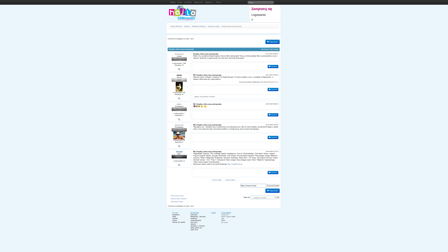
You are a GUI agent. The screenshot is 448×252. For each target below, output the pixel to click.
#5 (277, 151)
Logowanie (258, 14)
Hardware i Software (198, 226)
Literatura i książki (213, 26)
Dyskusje (187, 26)
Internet (193, 224)
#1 (277, 53)
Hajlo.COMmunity (176, 26)
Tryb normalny (274, 49)
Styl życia (194, 222)
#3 (277, 104)
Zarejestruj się (261, 9)
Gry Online (188, 2)
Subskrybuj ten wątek (177, 201)
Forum (180, 2)
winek (276, 82)
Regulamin (209, 2)
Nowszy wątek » (230, 180)
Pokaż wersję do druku (177, 195)
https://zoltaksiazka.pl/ (235, 164)
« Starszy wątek (217, 180)
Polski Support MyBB (228, 216)
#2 (277, 75)
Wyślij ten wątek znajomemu (179, 198)
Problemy (194, 218)
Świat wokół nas (196, 228)
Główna (172, 2)
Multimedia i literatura (199, 26)
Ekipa (174, 216)
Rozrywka (194, 215)
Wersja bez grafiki (178, 222)
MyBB (223, 220)
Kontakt (175, 218)
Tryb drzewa (265, 49)
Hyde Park (194, 230)
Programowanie (196, 220)
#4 (277, 124)
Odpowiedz (273, 66)
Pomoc (218, 2)
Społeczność (198, 2)
